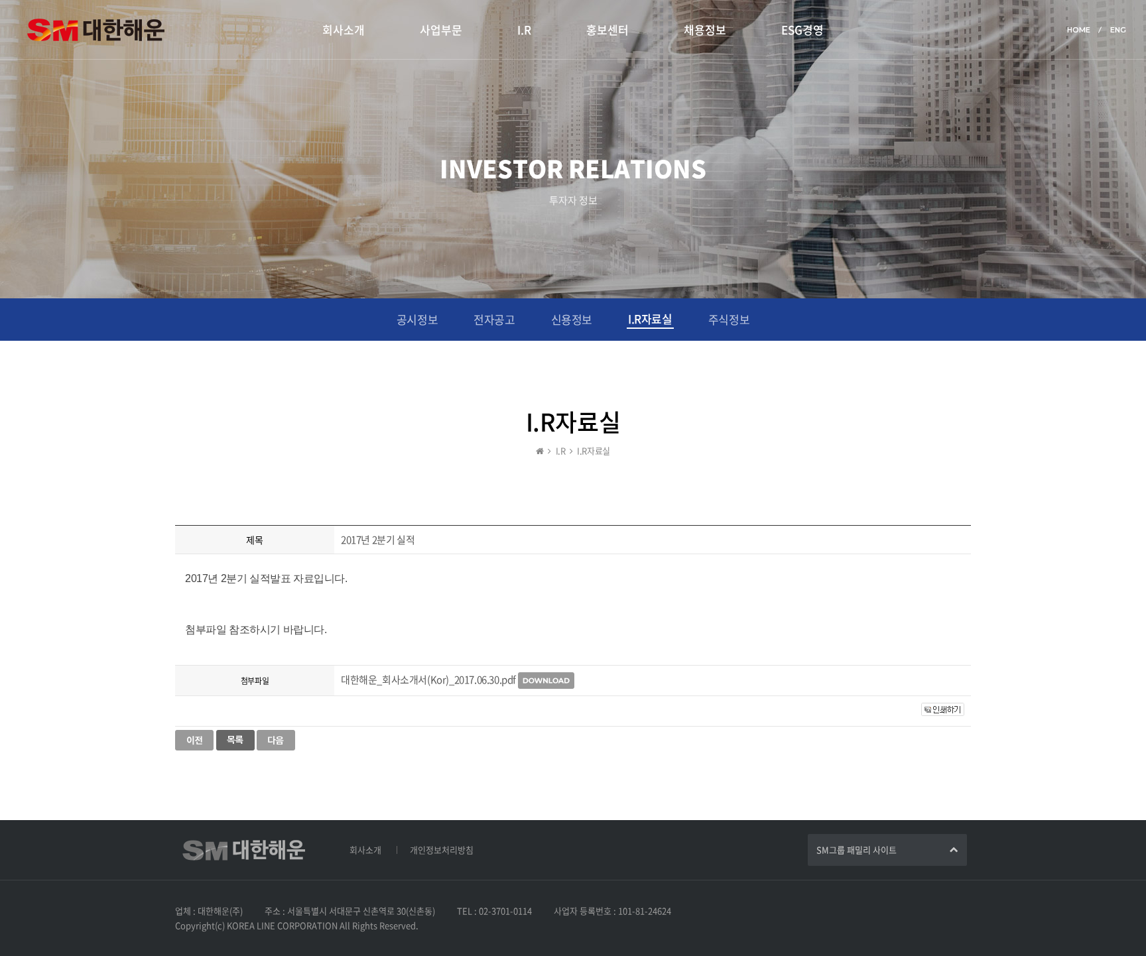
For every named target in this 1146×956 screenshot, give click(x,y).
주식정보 (728, 319)
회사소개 (343, 29)
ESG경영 (802, 29)
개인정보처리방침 (442, 849)
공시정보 (417, 319)
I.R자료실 (650, 318)
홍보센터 (607, 29)
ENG (1118, 29)
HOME (1078, 29)
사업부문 (441, 29)
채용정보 (705, 29)
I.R (524, 29)
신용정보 (571, 319)
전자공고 (494, 319)
